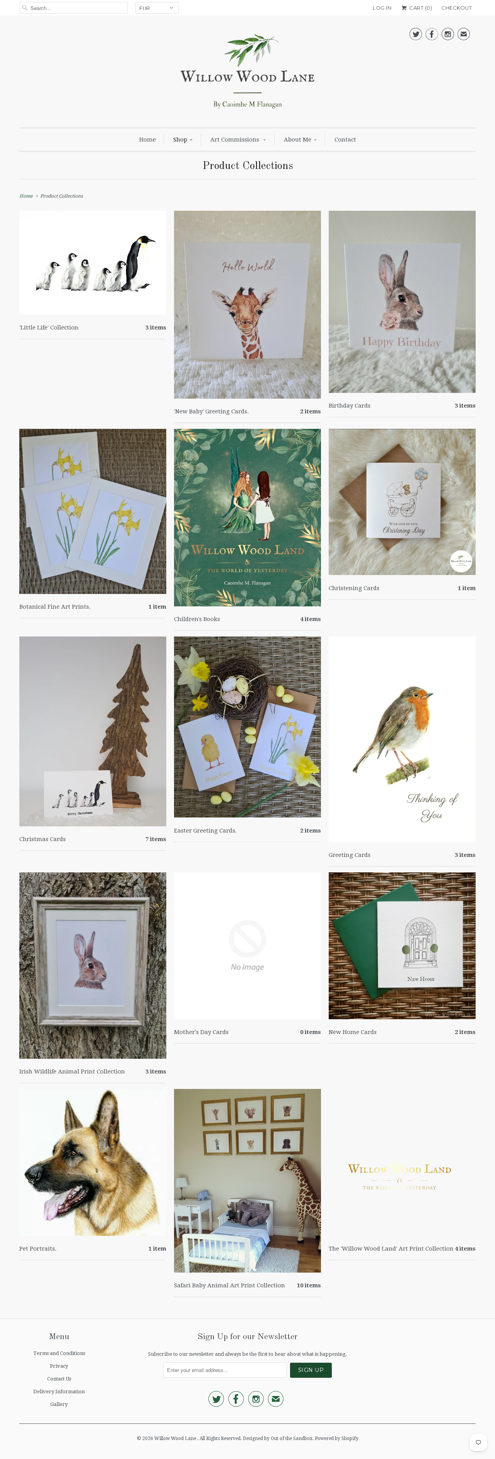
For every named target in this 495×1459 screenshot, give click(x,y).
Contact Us (59, 1379)
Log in (382, 8)
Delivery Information (59, 1391)
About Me (297, 139)
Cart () (420, 8)
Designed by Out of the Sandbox (277, 1438)
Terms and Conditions (59, 1353)
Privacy (59, 1366)
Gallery (59, 1404)
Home (147, 139)
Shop (180, 139)
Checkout (456, 8)
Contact (345, 139)
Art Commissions (235, 139)
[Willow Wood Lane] (247, 73)
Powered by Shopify (336, 1438)
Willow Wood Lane (175, 1438)
